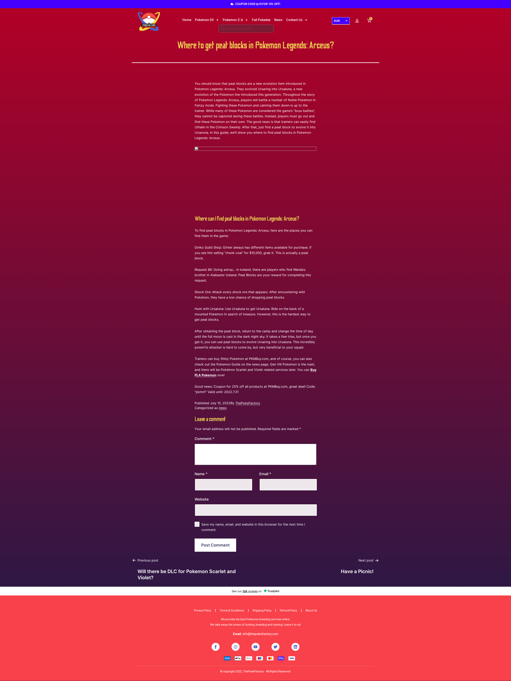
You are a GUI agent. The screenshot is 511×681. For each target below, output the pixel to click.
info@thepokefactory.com (260, 634)
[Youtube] (255, 647)
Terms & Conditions (232, 610)
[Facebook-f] (216, 647)
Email (265, 474)
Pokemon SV (204, 20)
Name (201, 474)
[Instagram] (236, 647)
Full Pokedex (261, 20)
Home (186, 20)
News (278, 20)
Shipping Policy (262, 610)
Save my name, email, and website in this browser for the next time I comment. (253, 527)
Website (202, 499)
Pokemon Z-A (233, 20)
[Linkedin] (295, 647)
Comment (204, 439)
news (223, 408)
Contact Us (294, 20)
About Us (311, 610)
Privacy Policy (202, 610)
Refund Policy (288, 610)
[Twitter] (275, 647)
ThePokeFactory (247, 403)
